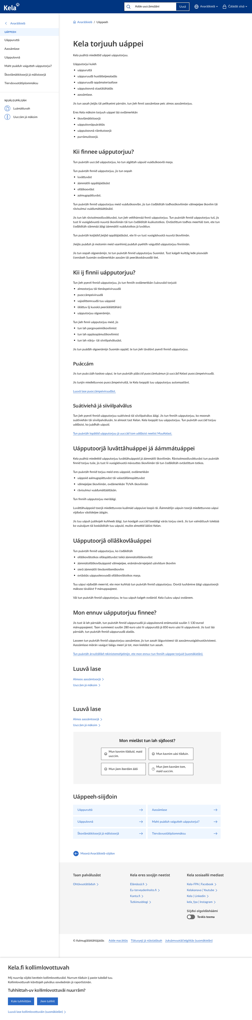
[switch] (191, 917)
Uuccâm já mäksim (25, 117)
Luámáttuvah (21, 108)
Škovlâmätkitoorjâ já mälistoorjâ (25, 74)
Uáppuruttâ (11, 40)
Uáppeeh (10, 32)
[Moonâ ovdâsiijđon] (11, 6)
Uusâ (182, 6)
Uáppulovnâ (12, 57)
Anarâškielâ (17, 23)
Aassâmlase (11, 48)
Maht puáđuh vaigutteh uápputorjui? (28, 66)
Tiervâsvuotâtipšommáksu (21, 83)
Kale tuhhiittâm (21, 1001)
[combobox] (153, 6)
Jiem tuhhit (47, 1001)
